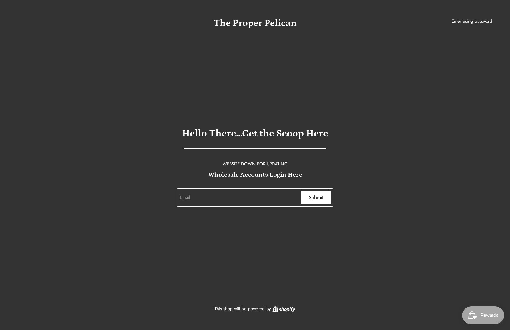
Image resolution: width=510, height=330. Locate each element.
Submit (316, 197)
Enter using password (472, 21)
